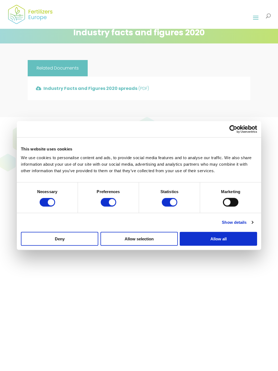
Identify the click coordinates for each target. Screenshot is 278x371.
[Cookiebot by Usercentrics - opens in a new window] (233, 129)
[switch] (108, 202)
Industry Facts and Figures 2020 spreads (96, 88)
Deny (60, 238)
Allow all (218, 238)
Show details (234, 222)
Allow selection (139, 238)
